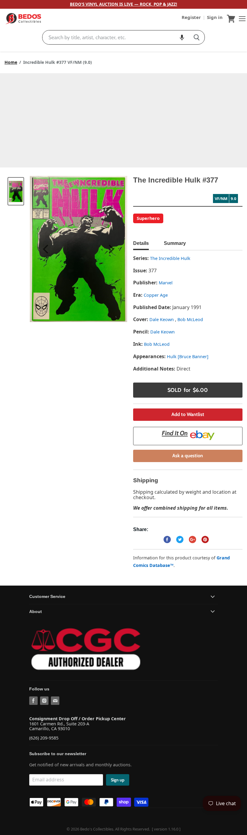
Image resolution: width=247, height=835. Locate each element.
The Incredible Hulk (170, 258)
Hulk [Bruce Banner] (187, 356)
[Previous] (46, 249)
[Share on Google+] (192, 539)
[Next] (111, 249)
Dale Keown (162, 319)
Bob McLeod (190, 319)
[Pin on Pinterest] (205, 539)
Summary (175, 243)
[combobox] (115, 37)
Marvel (166, 283)
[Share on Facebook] (167, 539)
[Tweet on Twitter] (179, 539)
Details (141, 243)
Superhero (148, 218)
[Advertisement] (123, 118)
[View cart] (231, 19)
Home (11, 62)
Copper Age (156, 295)
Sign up (117, 780)
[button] (181, 37)
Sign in (215, 17)
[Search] (197, 37)
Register (192, 17)
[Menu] (240, 19)
